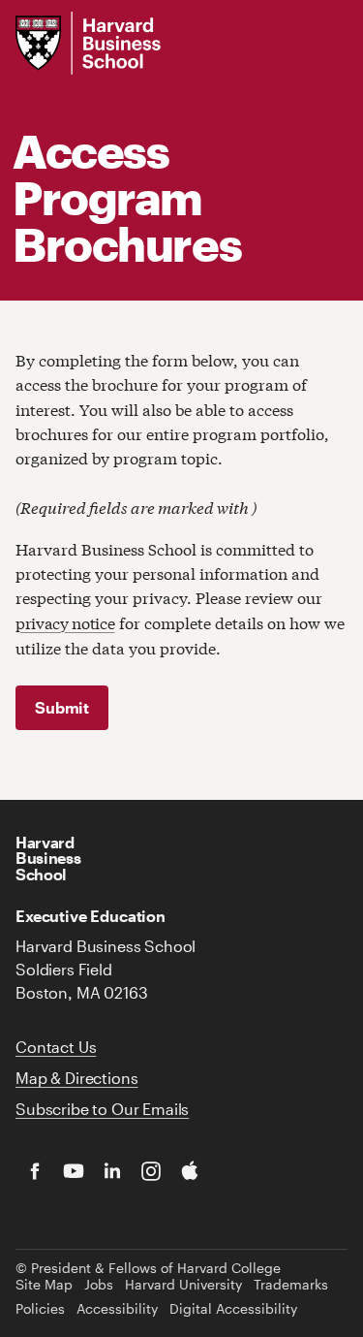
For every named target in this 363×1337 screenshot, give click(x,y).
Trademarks (291, 1284)
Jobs (98, 1284)
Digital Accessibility (233, 1309)
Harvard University (183, 1284)
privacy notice (65, 622)
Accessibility (117, 1309)
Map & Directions (76, 1077)
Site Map (44, 1284)
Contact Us (55, 1046)
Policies (40, 1309)
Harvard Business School (47, 858)
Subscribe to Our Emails (102, 1108)
